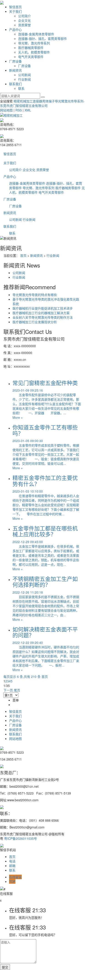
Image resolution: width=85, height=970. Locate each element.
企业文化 (24, 20)
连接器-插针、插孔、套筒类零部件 (42, 38)
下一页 (8, 690)
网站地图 (6, 110)
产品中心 (15, 29)
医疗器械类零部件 (31, 47)
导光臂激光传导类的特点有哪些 (34, 294)
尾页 (17, 690)
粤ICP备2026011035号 (20, 838)
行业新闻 (24, 79)
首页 (23, 255)
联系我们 (15, 84)
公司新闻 (24, 74)
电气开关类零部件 (31, 56)
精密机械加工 (23, 101)
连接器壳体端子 (44, 101)
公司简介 (24, 16)
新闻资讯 (15, 70)
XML (27, 110)
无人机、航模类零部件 (34, 52)
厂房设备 (15, 61)
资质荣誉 (24, 25)
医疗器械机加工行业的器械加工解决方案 (41, 312)
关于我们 (15, 11)
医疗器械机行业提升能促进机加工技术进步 (42, 308)
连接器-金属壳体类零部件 (36, 34)
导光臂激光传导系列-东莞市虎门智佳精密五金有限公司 (42, 103)
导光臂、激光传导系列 (34, 43)
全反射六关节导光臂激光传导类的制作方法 (42, 317)
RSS (18, 110)
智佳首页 (15, 7)
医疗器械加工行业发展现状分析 (34, 322)
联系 (21, 88)
